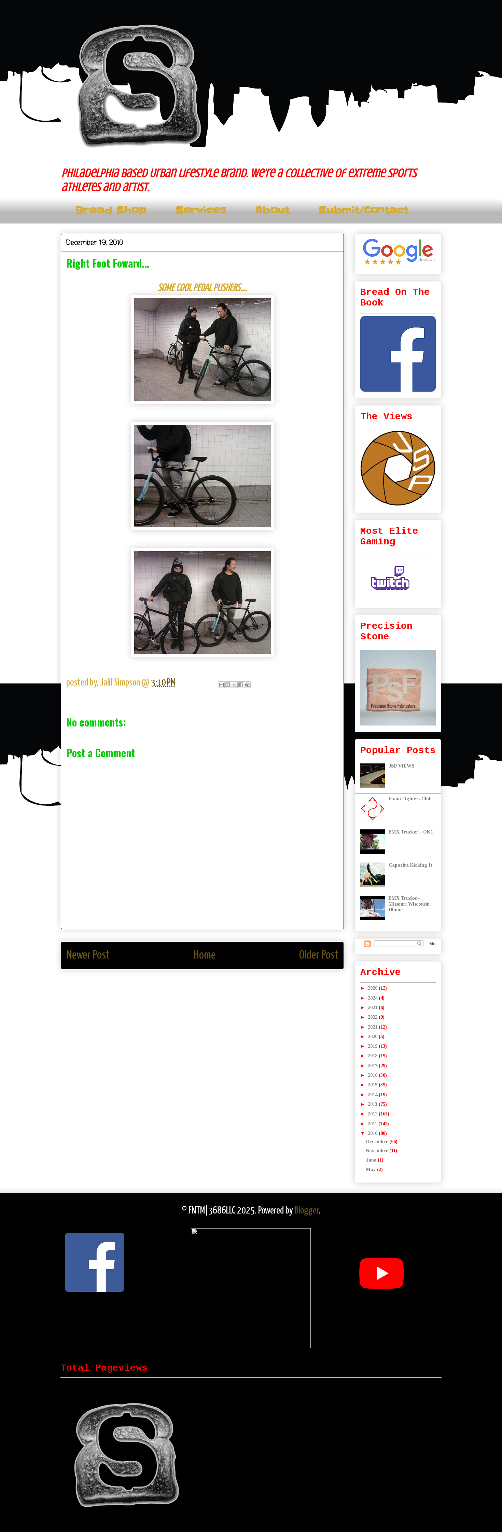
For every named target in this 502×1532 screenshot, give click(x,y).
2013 (373, 1104)
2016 (373, 1075)
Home (204, 955)
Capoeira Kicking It (410, 865)
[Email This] (221, 684)
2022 (373, 1017)
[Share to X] (234, 684)
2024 (373, 998)
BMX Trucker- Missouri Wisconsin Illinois (409, 904)
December (377, 1141)
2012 (373, 1113)
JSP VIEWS (402, 766)
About (272, 210)
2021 (373, 1027)
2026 (373, 988)
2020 (373, 1036)
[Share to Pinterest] (247, 684)
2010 (373, 1133)
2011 (373, 1123)
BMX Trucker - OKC (411, 832)
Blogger (307, 1211)
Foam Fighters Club (410, 798)
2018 (373, 1055)
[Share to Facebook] (240, 684)
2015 (373, 1084)
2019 (373, 1046)
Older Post (318, 955)
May (371, 1169)
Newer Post (88, 955)
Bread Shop (111, 210)
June (372, 1160)
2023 (373, 1007)
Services (201, 210)
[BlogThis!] (227, 684)
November (377, 1150)
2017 (373, 1065)
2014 (373, 1094)
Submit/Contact (363, 210)
